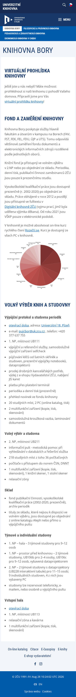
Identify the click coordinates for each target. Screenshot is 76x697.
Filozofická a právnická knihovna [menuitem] (41, 28)
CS (35, 684)
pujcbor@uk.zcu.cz (32, 331)
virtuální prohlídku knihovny (24, 101)
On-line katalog (17, 649)
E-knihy (62, 649)
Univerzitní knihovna (11, 7)
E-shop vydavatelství (37, 656)
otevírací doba (19, 325)
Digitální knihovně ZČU (20, 207)
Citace (34, 649)
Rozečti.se (32, 230)
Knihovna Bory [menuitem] (12, 28)
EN (40, 684)
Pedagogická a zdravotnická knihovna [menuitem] (25, 33)
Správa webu (32, 691)
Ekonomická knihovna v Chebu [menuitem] (20, 38)
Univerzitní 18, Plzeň (55, 325)
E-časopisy (48, 649)
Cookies (47, 691)
